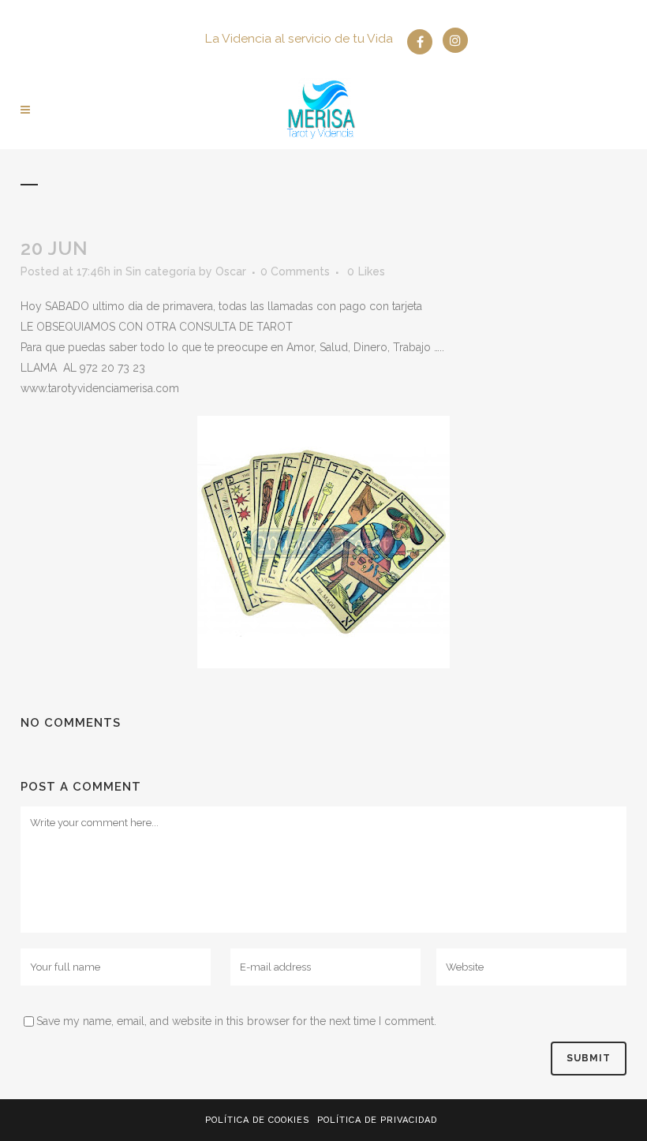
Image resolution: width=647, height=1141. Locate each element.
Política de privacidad (377, 1120)
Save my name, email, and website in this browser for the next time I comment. (236, 1021)
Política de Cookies (257, 1120)
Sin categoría (160, 271)
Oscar (230, 271)
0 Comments (295, 271)
